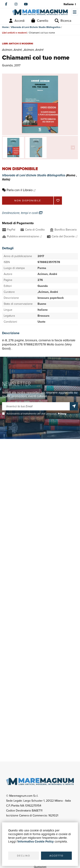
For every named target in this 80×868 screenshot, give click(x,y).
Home (5, 27)
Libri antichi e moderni (14, 33)
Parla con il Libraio (19, 190)
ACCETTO (56, 856)
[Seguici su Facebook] (6, 4)
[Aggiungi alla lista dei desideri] (58, 200)
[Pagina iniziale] (40, 12)
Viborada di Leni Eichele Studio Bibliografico (36, 27)
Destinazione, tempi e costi (20, 213)
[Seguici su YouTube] (26, 4)
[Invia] (74, 406)
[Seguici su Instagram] (16, 4)
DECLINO (23, 856)
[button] (74, 147)
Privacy (62, 414)
